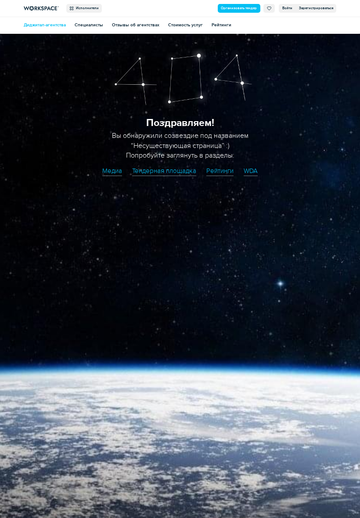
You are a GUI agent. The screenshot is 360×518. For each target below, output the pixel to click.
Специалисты (89, 25)
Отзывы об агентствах (135, 25)
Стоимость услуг (185, 25)
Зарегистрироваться (316, 8)
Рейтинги (221, 25)
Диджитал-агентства (45, 25)
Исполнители (86, 8)
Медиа (112, 171)
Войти (287, 8)
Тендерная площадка (164, 171)
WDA (251, 171)
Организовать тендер (239, 8)
